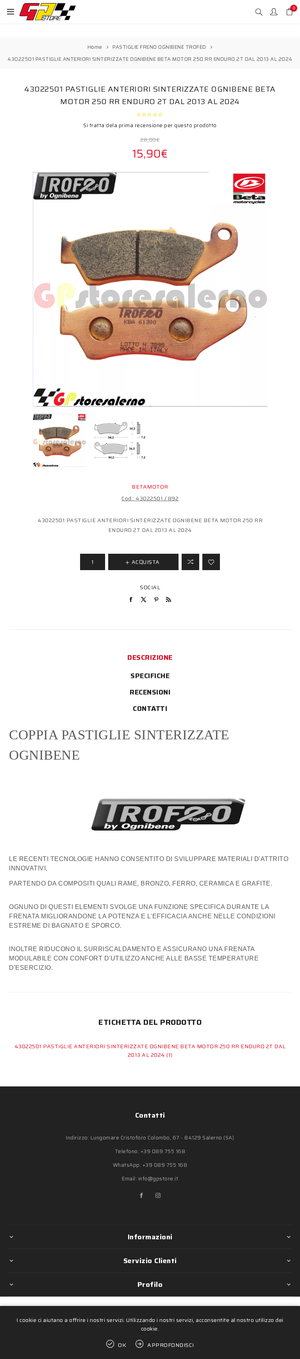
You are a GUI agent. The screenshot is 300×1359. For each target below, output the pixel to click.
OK (122, 1345)
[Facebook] (142, 1195)
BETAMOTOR (150, 486)
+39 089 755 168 (163, 1151)
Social (150, 587)
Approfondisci (170, 1345)
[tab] (150, 657)
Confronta (190, 562)
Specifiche (150, 675)
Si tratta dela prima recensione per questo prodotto (150, 125)
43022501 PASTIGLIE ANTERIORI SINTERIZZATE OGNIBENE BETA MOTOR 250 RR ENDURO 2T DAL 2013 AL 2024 (150, 1050)
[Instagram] (158, 1195)
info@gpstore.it (158, 1179)
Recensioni (150, 692)
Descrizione (150, 657)
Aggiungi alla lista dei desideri (211, 562)
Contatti (150, 708)
